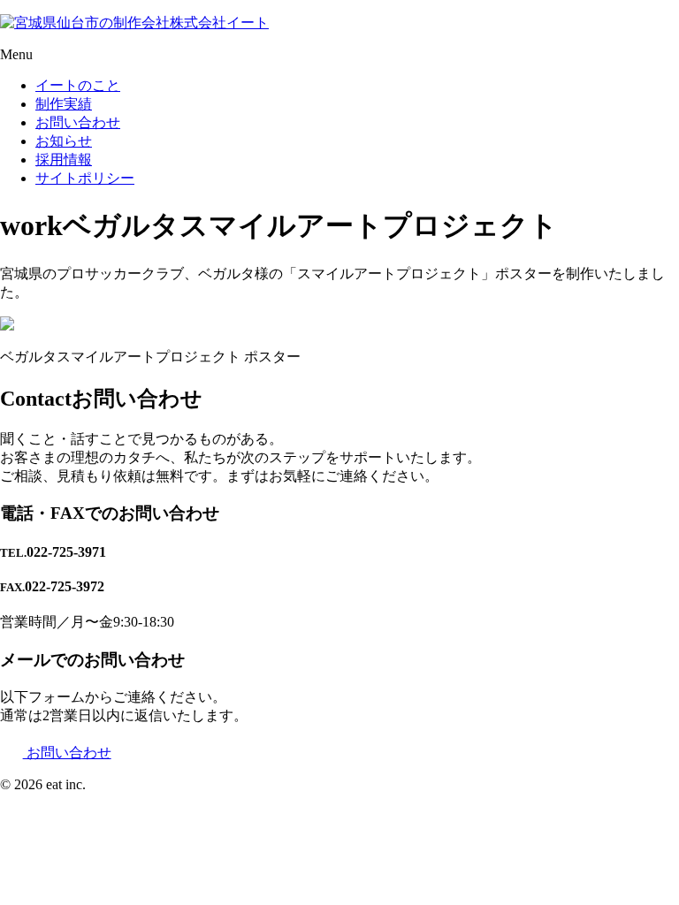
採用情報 (63, 159)
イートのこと (77, 85)
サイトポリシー (84, 178)
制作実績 (63, 103)
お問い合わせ (77, 122)
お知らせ (63, 140)
